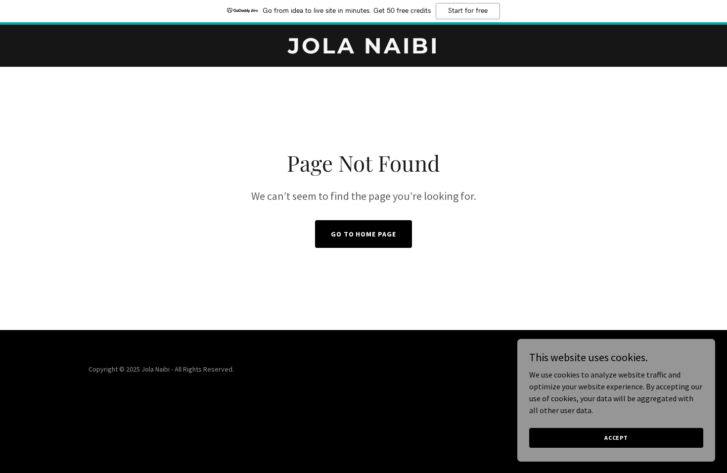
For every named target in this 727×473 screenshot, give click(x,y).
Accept (616, 437)
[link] (363, 50)
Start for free (468, 10)
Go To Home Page (364, 234)
